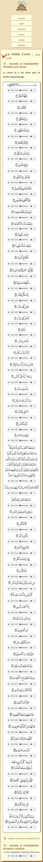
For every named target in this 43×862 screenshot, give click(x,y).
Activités (21, 45)
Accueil (21, 18)
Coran (21, 34)
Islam (21, 24)
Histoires (22, 29)
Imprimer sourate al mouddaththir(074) (24, 839)
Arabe (21, 40)
